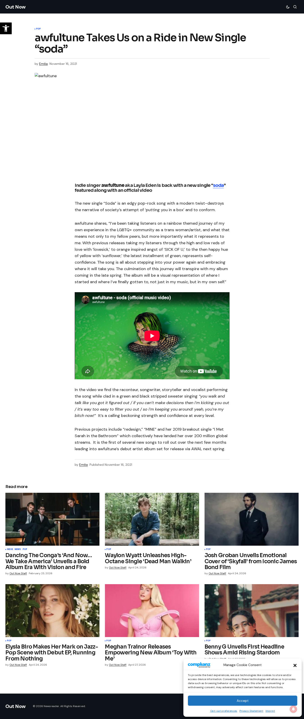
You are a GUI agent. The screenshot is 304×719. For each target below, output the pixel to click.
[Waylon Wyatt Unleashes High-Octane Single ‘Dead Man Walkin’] (152, 519)
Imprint (270, 711)
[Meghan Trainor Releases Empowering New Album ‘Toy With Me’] (152, 610)
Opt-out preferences (223, 711)
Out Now (15, 7)
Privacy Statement (251, 711)
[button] (295, 665)
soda (218, 185)
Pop (38, 29)
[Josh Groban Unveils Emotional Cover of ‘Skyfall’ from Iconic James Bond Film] (252, 519)
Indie (10, 549)
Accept (243, 701)
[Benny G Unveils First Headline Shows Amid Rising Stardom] (252, 610)
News (18, 549)
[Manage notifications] (293, 709)
